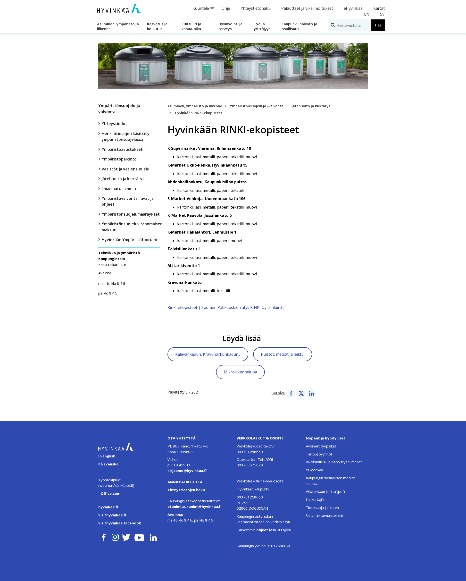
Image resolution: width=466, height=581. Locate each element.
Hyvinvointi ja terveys (230, 26)
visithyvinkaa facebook (119, 523)
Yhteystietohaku (256, 8)
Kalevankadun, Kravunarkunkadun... (208, 354)
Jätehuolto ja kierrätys (310, 106)
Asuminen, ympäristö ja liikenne (118, 26)
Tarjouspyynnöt (319, 454)
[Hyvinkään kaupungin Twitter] (126, 536)
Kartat (379, 8)
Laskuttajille (315, 499)
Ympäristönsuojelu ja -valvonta (120, 108)
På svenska (108, 464)
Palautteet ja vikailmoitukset (307, 8)
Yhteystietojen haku (186, 489)
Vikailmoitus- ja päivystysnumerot (334, 461)
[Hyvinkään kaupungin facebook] (103, 536)
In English (106, 456)
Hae (378, 25)
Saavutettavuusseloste (325, 515)
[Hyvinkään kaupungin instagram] (115, 536)
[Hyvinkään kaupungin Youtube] (139, 536)
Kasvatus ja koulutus (157, 26)
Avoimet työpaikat (321, 446)
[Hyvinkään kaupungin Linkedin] (153, 536)
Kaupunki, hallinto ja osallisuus (299, 26)
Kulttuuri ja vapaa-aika (191, 26)
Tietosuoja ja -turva (322, 507)
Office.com (110, 493)
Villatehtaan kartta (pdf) (325, 491)
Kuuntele (200, 8)
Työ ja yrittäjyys (262, 26)
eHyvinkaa (353, 8)
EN (366, 14)
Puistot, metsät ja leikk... (282, 354)
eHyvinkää (314, 469)
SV (382, 14)
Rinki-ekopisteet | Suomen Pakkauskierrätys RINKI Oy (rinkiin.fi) (225, 307)
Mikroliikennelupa (240, 372)
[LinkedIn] (311, 393)
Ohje (226, 8)
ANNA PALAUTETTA (184, 481)
